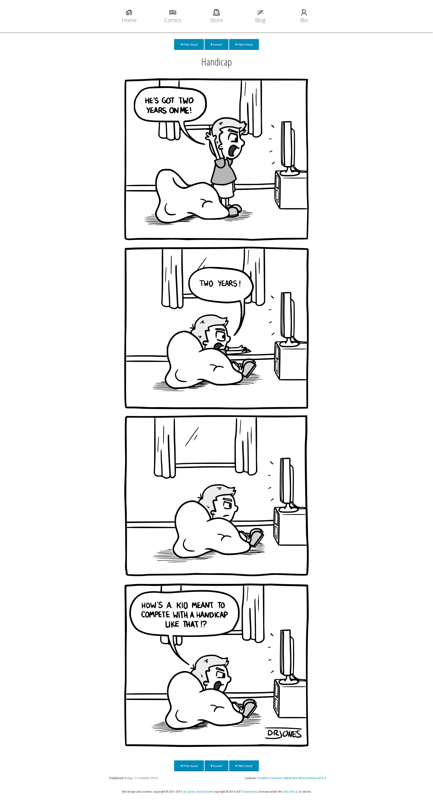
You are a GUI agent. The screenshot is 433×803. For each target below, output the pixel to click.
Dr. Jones (189, 792)
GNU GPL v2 (290, 792)
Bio (304, 20)
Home (129, 20)
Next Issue (245, 44)
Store (216, 20)
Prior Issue (190, 44)
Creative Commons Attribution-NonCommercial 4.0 (291, 778)
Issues (217, 44)
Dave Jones (250, 792)
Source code (204, 792)
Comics (173, 20)
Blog (260, 20)
